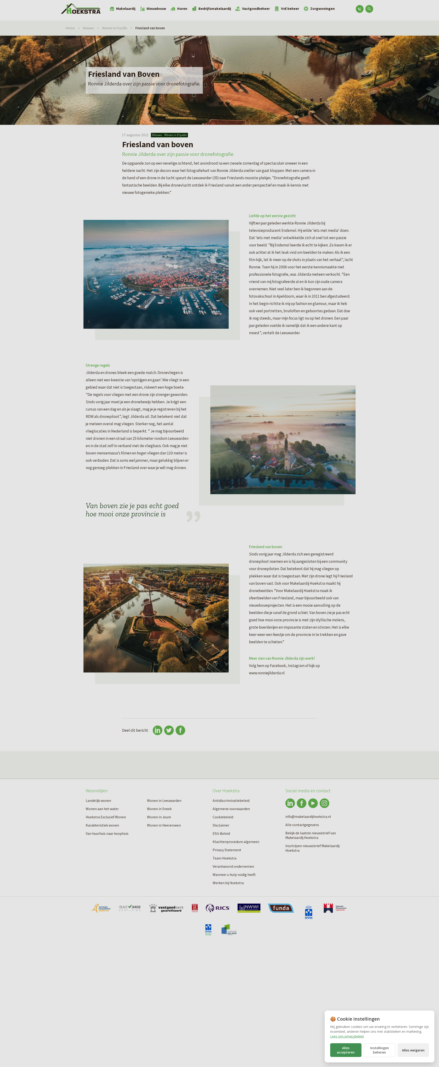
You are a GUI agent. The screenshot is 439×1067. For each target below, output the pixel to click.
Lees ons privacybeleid (347, 1036)
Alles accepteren (346, 1050)
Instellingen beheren (379, 1050)
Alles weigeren (413, 1050)
